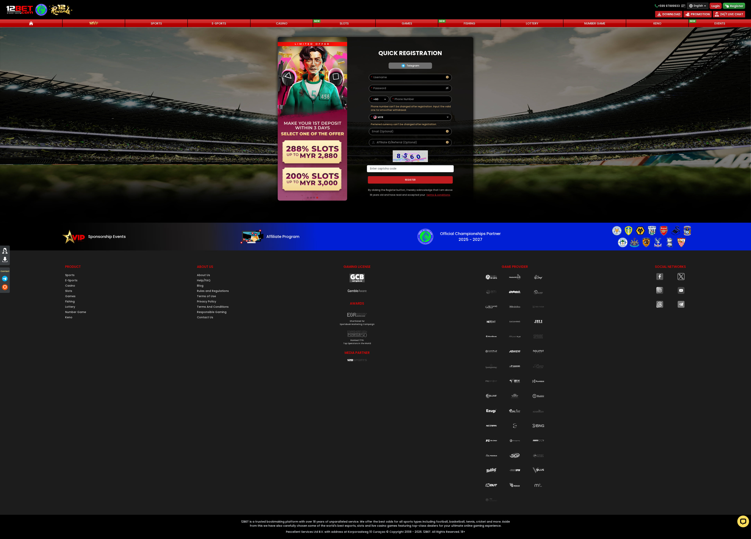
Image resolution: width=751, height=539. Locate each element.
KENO (657, 23)
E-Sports (71, 280)
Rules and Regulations (213, 291)
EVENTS (707, 22)
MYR (380, 117)
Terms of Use (206, 296)
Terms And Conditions (213, 307)
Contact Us (205, 317)
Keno (68, 317)
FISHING (457, 22)
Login (715, 6)
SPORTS (156, 23)
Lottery (70, 307)
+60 (375, 99)
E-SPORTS (219, 23)
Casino (70, 286)
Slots (68, 291)
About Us (203, 275)
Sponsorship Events (107, 236)
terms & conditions (438, 194)
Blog (200, 286)
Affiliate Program (282, 236)
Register (736, 6)
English (698, 6)
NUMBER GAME (594, 23)
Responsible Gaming (211, 312)
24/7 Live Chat (731, 14)
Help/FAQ (203, 280)
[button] (357, 318)
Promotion (700, 14)
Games (70, 296)
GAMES (407, 23)
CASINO (281, 23)
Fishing (70, 301)
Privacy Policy (206, 301)
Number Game (75, 312)
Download (671, 14)
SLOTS (331, 22)
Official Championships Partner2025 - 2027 (470, 236)
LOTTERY (532, 23)
